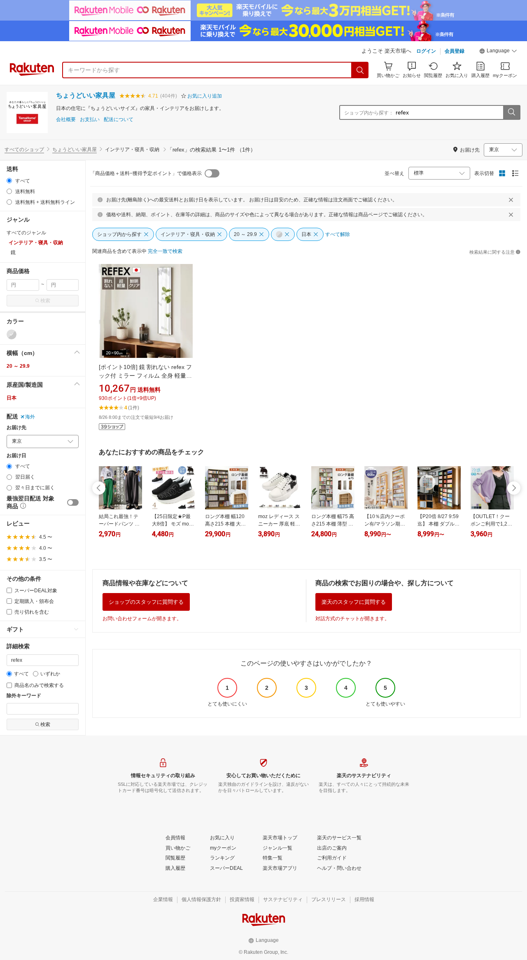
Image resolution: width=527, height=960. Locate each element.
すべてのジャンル (26, 233)
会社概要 (66, 119)
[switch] (73, 502)
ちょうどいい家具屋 (85, 95)
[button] (498, 52)
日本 (11, 398)
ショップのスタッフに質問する (146, 602)
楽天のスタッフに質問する (354, 602)
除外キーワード (24, 695)
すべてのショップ (24, 149)
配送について (118, 119)
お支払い (90, 119)
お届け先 (16, 427)
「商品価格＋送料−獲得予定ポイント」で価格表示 (146, 173)
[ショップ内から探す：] (511, 112)
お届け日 (16, 455)
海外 (30, 417)
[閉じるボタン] (511, 199)
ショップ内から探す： (369, 113)
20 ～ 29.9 (18, 366)
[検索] (360, 70)
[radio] (9, 180)
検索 (45, 301)
